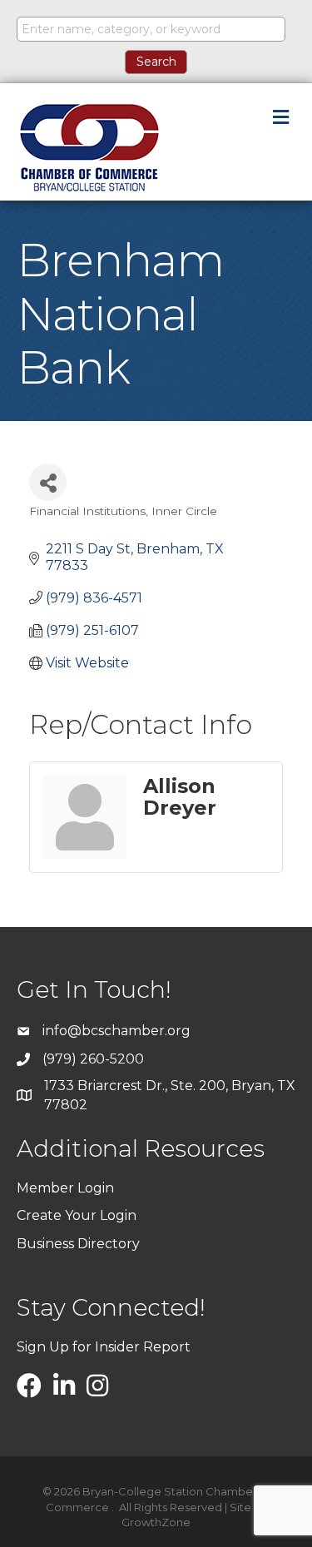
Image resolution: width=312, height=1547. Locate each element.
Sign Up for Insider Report (104, 1347)
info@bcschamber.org (116, 1031)
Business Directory (78, 1244)
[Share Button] (48, 482)
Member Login (65, 1188)
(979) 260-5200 (93, 1059)
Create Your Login (76, 1215)
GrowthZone (156, 1522)
